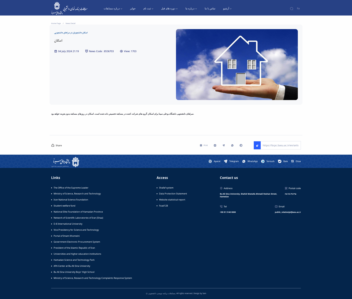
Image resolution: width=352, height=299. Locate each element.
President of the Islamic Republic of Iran (74, 247)
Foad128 (163, 205)
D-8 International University (68, 223)
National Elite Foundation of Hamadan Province (78, 211)
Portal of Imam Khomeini (67, 235)
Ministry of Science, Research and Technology (77, 193)
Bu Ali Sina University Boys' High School (74, 271)
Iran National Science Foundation (71, 199)
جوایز (133, 8)
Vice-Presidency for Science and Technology (76, 229)
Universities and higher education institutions (77, 253)
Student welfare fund (64, 205)
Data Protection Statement (173, 193)
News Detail (70, 23)
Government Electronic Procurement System (77, 241)
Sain (204, 293)
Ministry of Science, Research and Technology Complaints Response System (93, 278)
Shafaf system (166, 187)
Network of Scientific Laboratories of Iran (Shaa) (78, 217)
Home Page (56, 23)
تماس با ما (210, 8)
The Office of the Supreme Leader (71, 187)
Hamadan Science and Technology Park (74, 259)
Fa (298, 8)
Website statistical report (172, 199)
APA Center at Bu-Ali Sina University (72, 265)
